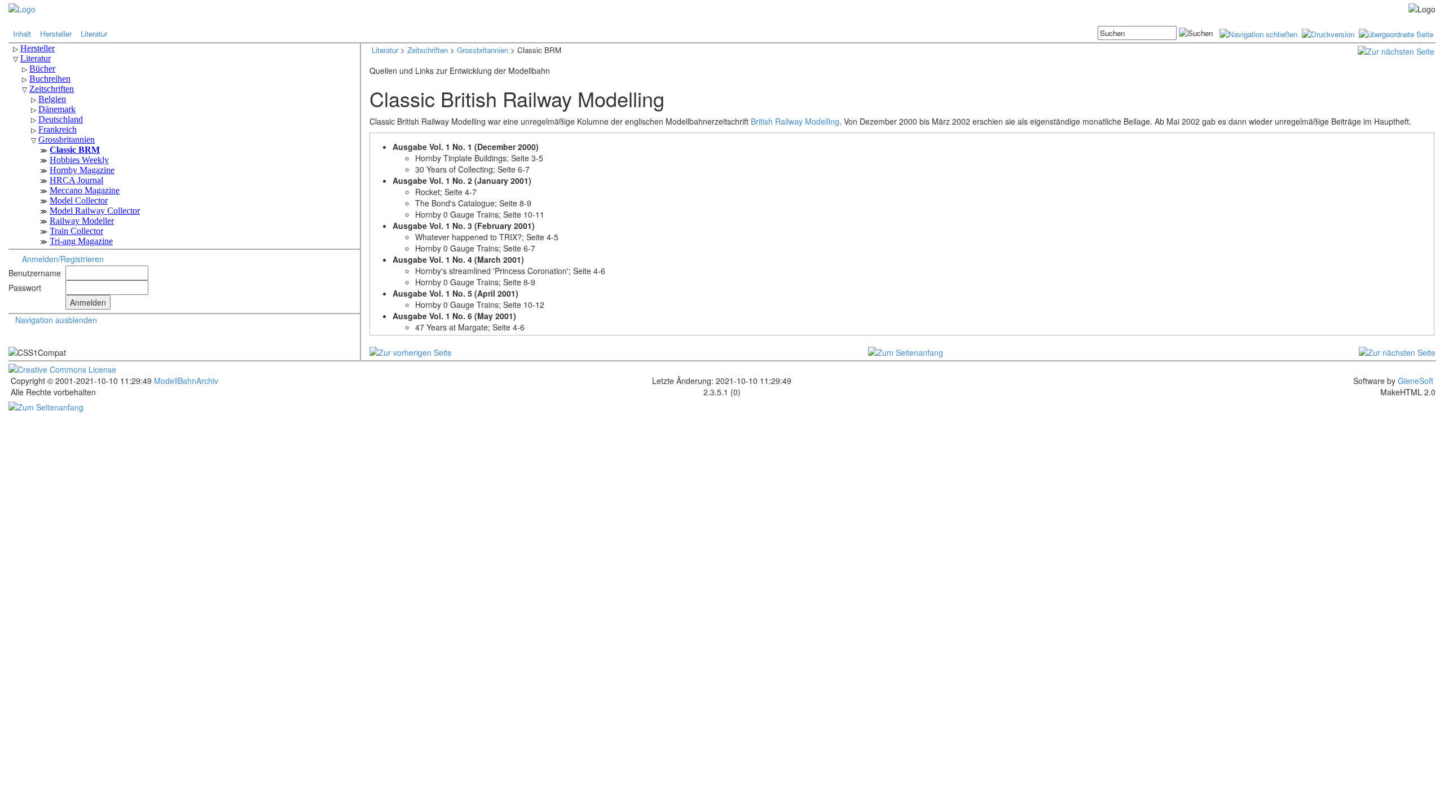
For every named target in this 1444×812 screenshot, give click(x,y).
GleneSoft (1415, 380)
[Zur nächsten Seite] (1396, 50)
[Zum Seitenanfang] (905, 351)
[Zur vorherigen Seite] (410, 351)
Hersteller (56, 33)
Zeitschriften (427, 50)
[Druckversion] (1328, 33)
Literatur (94, 33)
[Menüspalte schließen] (1258, 33)
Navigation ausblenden (56, 319)
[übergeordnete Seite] (1396, 33)
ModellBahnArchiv (185, 380)
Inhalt (22, 33)
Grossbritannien (482, 50)
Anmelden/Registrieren (63, 258)
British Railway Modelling (795, 121)
